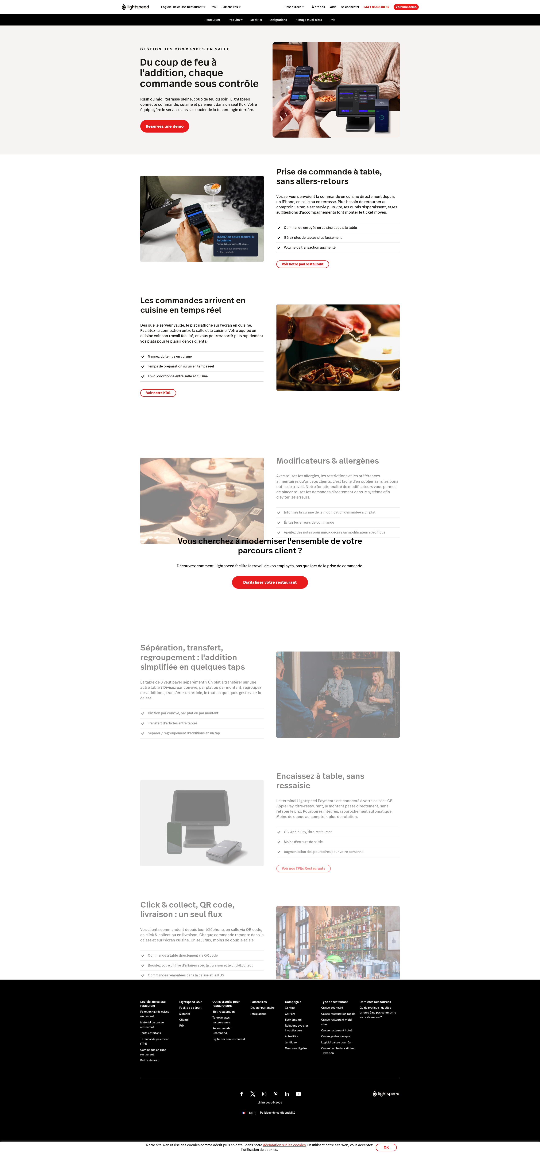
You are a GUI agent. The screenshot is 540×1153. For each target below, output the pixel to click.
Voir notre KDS (158, 392)
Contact (290, 1008)
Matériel (184, 1014)
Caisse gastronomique (335, 1036)
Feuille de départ (190, 1008)
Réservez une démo (165, 126)
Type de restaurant (334, 1002)
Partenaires (258, 1002)
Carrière (290, 1014)
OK (386, 1147)
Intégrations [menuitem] (278, 20)
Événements (293, 1020)
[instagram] (264, 1094)
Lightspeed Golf (190, 1002)
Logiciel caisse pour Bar (336, 1042)
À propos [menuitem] (318, 7)
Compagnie (293, 1002)
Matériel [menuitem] (256, 20)
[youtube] (298, 1094)
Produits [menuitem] (234, 20)
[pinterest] (275, 1094)
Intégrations (258, 1014)
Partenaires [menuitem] (229, 7)
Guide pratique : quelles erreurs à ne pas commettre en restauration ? (378, 1012)
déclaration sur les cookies (284, 1145)
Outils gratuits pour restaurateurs (226, 1004)
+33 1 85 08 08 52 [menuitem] (376, 7)
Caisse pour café (332, 1008)
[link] (376, 7)
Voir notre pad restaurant (303, 264)
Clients (184, 1020)
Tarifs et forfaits (150, 1033)
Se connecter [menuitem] (350, 7)
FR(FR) (251, 1112)
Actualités (291, 1036)
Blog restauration (223, 1012)
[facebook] (241, 1094)
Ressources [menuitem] (293, 7)
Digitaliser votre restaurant (270, 582)
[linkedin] (287, 1094)
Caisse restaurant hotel (336, 1030)
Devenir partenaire (262, 1008)
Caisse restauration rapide (338, 1014)
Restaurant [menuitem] (212, 20)
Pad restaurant (149, 1060)
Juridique (291, 1042)
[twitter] (252, 1094)
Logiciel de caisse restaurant (153, 1004)
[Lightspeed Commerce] (135, 7)
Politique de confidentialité (277, 1113)
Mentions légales (296, 1048)
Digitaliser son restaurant (228, 1039)
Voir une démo (406, 7)
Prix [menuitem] (213, 7)
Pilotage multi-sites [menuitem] (308, 20)
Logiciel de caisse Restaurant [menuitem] (181, 7)
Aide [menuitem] (333, 7)
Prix (181, 1026)
